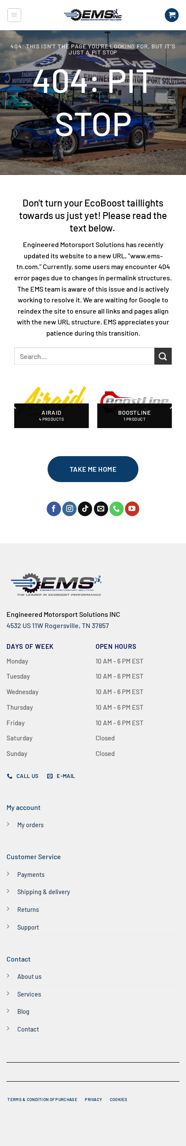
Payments (31, 874)
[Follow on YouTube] (132, 509)
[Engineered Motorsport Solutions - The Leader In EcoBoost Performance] (93, 15)
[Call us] (116, 509)
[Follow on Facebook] (54, 509)
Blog (23, 1011)
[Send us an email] (101, 509)
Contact (28, 1029)
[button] (14, 15)
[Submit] (163, 356)
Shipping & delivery (43, 891)
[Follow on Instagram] (69, 509)
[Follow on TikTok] (85, 509)
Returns (28, 909)
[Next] (171, 405)
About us (29, 976)
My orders (30, 825)
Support (28, 927)
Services (29, 994)
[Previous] (15, 405)
